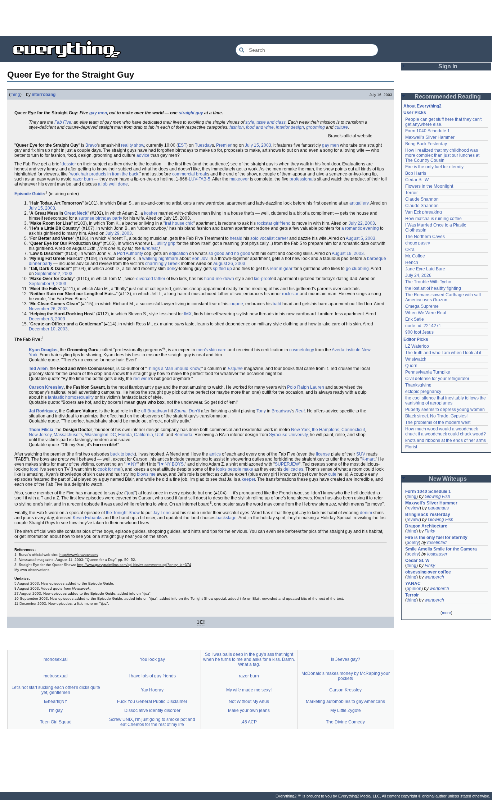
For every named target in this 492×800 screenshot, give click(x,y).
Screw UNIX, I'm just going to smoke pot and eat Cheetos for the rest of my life (152, 722)
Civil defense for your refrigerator (437, 378)
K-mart (368, 459)
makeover (239, 179)
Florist (411, 446)
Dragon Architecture (426, 526)
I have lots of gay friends (152, 675)
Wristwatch (415, 359)
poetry (413, 542)
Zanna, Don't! (187, 410)
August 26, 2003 (229, 263)
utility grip (166, 243)
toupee (236, 303)
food (34, 469)
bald (277, 303)
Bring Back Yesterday (426, 143)
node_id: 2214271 (423, 325)
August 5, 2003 (360, 238)
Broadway (281, 410)
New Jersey (40, 434)
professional (302, 179)
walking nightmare (160, 258)
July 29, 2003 (119, 233)
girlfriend (282, 223)
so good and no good (229, 253)
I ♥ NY (131, 464)
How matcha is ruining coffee (433, 218)
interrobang (43, 94)
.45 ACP (249, 721)
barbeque (376, 258)
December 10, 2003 (48, 329)
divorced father (150, 278)
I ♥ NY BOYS (171, 464)
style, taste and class (265, 122)
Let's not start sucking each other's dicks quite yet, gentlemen (56, 690)
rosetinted (437, 542)
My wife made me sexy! (249, 689)
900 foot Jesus (419, 332)
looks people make (234, 469)
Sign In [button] (447, 66)
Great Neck (76, 213)
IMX (188, 313)
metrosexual (56, 675)
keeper (248, 479)
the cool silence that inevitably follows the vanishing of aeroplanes (446, 401)
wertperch (434, 577)
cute (332, 474)
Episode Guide (29, 193)
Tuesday (203, 145)
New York (300, 429)
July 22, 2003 (362, 223)
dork (171, 268)
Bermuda (183, 434)
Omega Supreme (422, 306)
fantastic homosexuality (71, 397)
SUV (360, 454)
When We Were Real (425, 312)
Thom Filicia (41, 429)
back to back (122, 454)
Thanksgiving (418, 385)
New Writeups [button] (448, 479)
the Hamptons (325, 429)
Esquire (235, 368)
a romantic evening (360, 228)
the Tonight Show (123, 512)
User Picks (414, 112)
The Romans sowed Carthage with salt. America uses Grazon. (444, 297)
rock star (290, 293)
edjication (178, 253)
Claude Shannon (422, 199)
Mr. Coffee (415, 256)
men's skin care (211, 349)
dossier (69, 163)
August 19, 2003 (348, 253)
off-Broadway (154, 410)
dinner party (40, 263)
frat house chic (179, 223)
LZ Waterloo (417, 346)
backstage (226, 517)
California (143, 434)
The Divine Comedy (345, 721)
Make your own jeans (249, 710)
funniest (149, 248)
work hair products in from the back (104, 174)
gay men (98, 112)
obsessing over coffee (428, 572)
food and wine (260, 127)
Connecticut (353, 429)
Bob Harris (415, 173)
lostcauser (437, 554)
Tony (261, 410)
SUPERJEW (287, 464)
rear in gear (281, 268)
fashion (236, 127)
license (323, 454)
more (446, 613)
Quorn (411, 365)
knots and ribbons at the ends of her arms (445, 440)
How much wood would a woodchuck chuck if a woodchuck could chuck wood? (445, 431)
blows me (146, 474)
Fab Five (62, 122)
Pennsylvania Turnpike (427, 372)
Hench (411, 262)
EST (182, 145)
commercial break (189, 174)
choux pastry (417, 243)
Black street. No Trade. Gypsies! (436, 416)
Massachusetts (68, 434)
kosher (150, 213)
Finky (430, 531)
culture (341, 127)
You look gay (152, 659)
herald (236, 238)
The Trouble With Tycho (428, 281)
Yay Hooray (152, 689)
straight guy (191, 112)
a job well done (113, 184)
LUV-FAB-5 (199, 179)
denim (366, 512)
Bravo (91, 145)
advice (143, 155)
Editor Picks (415, 339)
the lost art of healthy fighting (433, 288)
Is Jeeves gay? (345, 659)
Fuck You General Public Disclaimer (152, 701)
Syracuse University (288, 434)
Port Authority (130, 253)
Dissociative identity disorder (152, 710)
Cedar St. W (417, 179)
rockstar (264, 223)
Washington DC (100, 434)
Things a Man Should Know (173, 368)
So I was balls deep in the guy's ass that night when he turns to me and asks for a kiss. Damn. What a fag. (249, 659)
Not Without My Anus (249, 701)
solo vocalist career (269, 238)
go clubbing (357, 268)
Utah (160, 434)
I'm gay (56, 710)
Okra (410, 249)
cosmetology (301, 349)
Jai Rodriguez (43, 410)
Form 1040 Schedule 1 (427, 130)
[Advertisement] (246, 18)
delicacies (293, 469)
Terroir (411, 192)
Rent (300, 410)
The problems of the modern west (437, 422)
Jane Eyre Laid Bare (425, 268)
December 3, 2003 (47, 318)
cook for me (109, 469)
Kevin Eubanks (87, 517)
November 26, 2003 (48, 308)
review (413, 508)
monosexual (56, 659)
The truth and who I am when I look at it (443, 352)
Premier (224, 145)
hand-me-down (219, 278)
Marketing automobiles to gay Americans (345, 701)
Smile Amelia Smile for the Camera (441, 549)
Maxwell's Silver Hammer (430, 137)
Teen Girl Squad (56, 721)
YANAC (413, 583)
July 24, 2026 (418, 275)
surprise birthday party (100, 218)
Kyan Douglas (43, 349)
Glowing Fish (437, 496)
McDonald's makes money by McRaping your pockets (345, 676)
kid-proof (262, 278)
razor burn (83, 179)
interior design (290, 127)
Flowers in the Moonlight (429, 186)
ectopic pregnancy (423, 391)
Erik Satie (414, 319)
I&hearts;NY (55, 701)
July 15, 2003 (258, 145)
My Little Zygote (345, 710)
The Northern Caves (425, 236)
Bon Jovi (200, 258)
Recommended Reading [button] (448, 96)
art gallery (358, 203)
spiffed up (222, 268)
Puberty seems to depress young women (445, 409)
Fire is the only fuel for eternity (434, 166)
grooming (315, 127)
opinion (414, 588)
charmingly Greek (162, 263)
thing (15, 94)
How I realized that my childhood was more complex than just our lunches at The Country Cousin (442, 155)
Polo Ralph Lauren (305, 387)
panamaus (438, 508)
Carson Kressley (46, 387)
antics (215, 454)
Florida (125, 434)
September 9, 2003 (47, 283)
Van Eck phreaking (423, 212)
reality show (132, 145)
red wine (141, 378)
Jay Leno (162, 512)
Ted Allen (38, 368)
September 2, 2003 (53, 273)
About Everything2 (422, 106)
